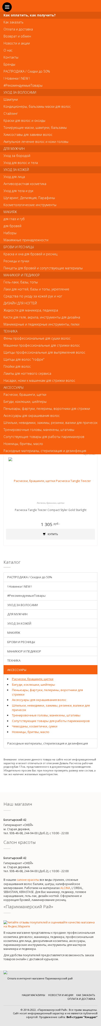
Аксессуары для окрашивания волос (39, 700)
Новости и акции (60, 995)
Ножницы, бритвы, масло (30, 732)
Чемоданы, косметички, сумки (34, 726)
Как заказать (85, 995)
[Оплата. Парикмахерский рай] (38, 978)
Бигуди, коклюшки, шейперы (33, 684)
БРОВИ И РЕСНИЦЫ (21, 642)
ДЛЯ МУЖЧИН (17, 614)
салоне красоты (28, 880)
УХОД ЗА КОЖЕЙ (19, 623)
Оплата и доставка (81, 998)
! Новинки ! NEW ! (19, 586)
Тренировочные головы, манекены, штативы (46, 715)
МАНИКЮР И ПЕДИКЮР (24, 651)
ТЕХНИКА (13, 660)
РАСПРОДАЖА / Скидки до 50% (29, 577)
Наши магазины (33, 995)
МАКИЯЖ (13, 632)
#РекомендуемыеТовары (26, 595)
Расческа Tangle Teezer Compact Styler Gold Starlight (50, 510)
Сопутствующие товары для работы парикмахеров (51, 721)
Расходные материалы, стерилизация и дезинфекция (47, 743)
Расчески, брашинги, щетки (32, 679)
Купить (52, 534)
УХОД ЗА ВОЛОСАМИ (22, 605)
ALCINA (65, 888)
